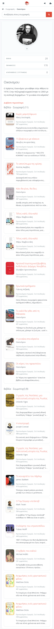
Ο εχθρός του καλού (26, 550)
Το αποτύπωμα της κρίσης (29, 163)
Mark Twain (21, 504)
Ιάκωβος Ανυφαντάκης (25, 142)
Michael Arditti (22, 554)
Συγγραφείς (10, 9)
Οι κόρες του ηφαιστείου (28, 363)
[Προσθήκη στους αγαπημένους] (27, 48)
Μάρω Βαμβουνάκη (24, 217)
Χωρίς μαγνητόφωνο (26, 114)
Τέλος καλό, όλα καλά (26, 213)
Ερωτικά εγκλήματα (25, 286)
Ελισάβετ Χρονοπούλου (26, 269)
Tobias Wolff (21, 529)
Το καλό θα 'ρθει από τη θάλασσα (27, 312)
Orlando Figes (22, 402)
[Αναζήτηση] (49, 14)
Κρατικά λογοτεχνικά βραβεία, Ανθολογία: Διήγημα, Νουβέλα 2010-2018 (31, 265)
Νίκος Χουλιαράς (23, 117)
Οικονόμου (21, 192)
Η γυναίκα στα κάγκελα (27, 338)
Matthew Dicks (22, 582)
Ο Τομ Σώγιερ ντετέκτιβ (27, 501)
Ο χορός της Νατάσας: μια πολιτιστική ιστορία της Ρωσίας (31, 397)
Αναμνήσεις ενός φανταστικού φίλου (31, 577)
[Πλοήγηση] (3, 3)
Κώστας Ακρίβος (23, 167)
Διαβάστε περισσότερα (13, 103)
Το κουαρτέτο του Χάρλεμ (29, 476)
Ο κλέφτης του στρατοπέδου (30, 525)
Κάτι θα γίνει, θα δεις (26, 188)
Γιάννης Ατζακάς (23, 289)
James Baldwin (22, 479)
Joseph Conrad (22, 426)
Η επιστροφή (22, 423)
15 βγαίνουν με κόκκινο (27, 138)
